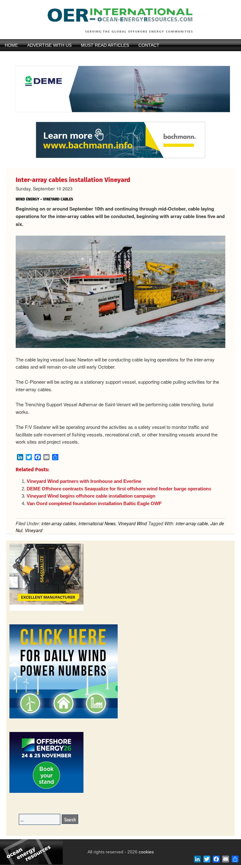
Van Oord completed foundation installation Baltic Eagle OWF (94, 503)
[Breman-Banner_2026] (46, 610)
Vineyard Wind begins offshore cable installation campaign (91, 496)
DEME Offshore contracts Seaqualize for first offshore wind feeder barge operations (119, 488)
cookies (145, 851)
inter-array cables (58, 523)
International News (96, 523)
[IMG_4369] (120, 118)
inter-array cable (192, 523)
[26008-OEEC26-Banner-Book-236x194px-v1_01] (46, 792)
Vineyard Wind (132, 523)
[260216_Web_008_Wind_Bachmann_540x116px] (120, 157)
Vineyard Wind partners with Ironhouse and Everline (84, 481)
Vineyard (33, 530)
